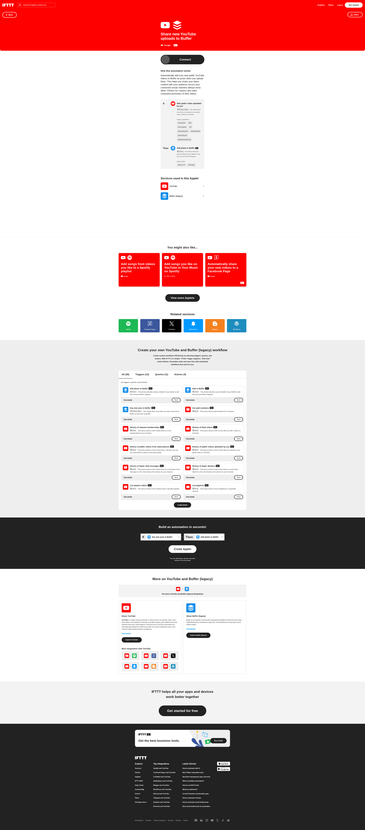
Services (138, 768)
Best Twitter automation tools (193, 772)
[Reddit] (228, 820)
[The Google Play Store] (223, 769)
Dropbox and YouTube (161, 802)
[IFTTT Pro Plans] (175, 46)
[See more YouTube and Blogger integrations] (150, 666)
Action (134, 392)
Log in (340, 5)
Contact (170, 820)
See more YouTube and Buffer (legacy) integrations (182, 594)
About (185, 820)
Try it (176, 400)
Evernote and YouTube (161, 806)
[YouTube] (212, 820)
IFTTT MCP (139, 781)
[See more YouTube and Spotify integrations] (131, 655)
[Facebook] (196, 820)
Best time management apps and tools (196, 777)
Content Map (139, 789)
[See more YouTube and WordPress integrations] (169, 666)
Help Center (139, 785)
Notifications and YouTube (162, 781)
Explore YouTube (131, 640)
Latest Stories (189, 764)
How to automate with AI (191, 768)
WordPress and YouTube (162, 789)
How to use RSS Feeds (190, 785)
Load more (182, 505)
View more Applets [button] (182, 297)
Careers (148, 820)
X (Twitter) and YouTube (161, 777)
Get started (354, 5)
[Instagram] (206, 820)
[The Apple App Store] (223, 764)
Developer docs (140, 802)
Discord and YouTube (161, 794)
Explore (321, 5)
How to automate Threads (191, 798)
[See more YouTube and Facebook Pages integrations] (150, 655)
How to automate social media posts (195, 802)
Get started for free (182, 711)
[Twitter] (217, 820)
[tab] (125, 375)
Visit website (126, 633)
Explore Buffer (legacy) (198, 635)
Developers (139, 820)
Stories (137, 772)
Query (196, 411)
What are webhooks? (190, 789)
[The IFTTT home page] (8, 5)
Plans (330, 5)
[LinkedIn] (201, 820)
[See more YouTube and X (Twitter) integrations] (169, 655)
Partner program (159, 820)
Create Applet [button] (182, 549)
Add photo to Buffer (186, 148)
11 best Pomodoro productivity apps (195, 794)
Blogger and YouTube (161, 785)
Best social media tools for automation (196, 806)
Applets (138, 777)
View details (128, 400)
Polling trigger (136, 411)
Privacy (178, 820)
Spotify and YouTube (160, 768)
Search (137, 794)
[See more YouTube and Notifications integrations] (131, 666)
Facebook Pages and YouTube (164, 772)
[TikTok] (223, 820)
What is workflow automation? (193, 781)
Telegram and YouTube (161, 798)
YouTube (125, 620)
